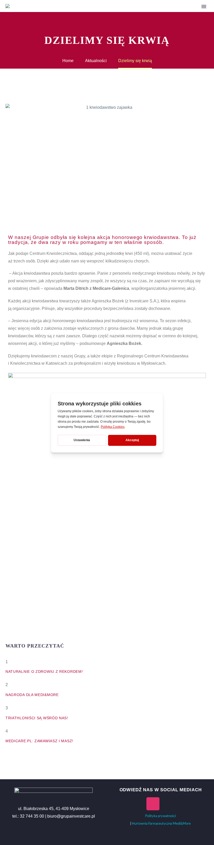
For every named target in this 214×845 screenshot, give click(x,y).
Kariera (189, 13)
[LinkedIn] (40, 636)
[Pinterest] (24, 636)
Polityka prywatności (160, 816)
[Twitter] (17, 636)
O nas (99, 13)
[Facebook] (9, 636)
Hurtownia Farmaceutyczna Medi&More (161, 823)
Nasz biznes (159, 13)
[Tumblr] (32, 636)
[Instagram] (152, 803)
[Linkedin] (183, 803)
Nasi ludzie (126, 13)
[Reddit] (48, 636)
